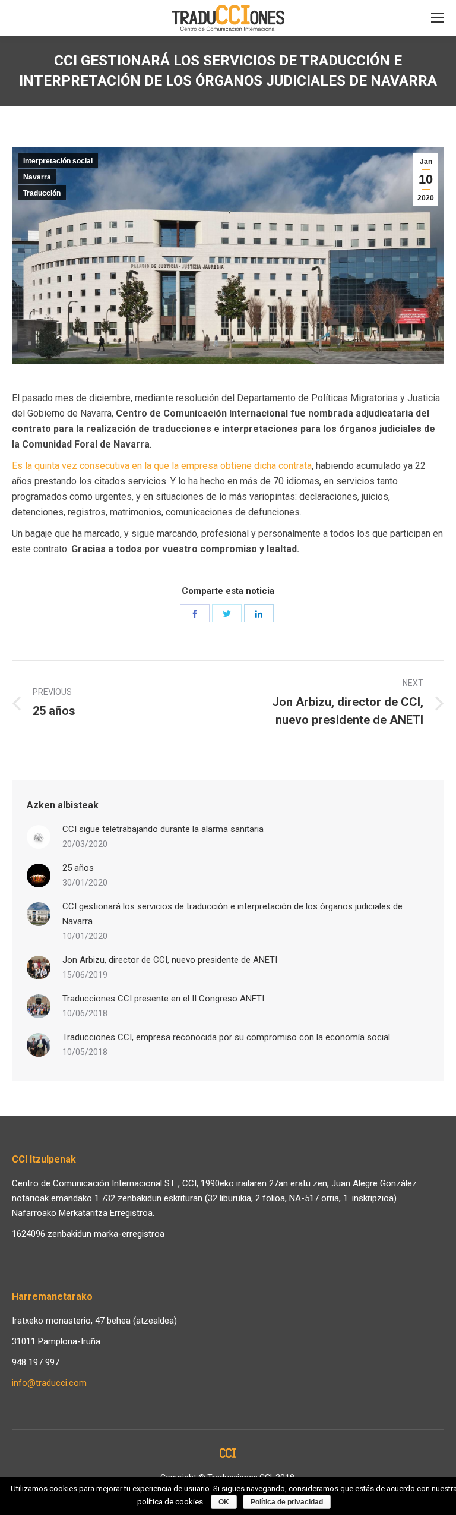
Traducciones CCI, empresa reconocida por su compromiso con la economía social (226, 1037)
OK (223, 1502)
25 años (78, 867)
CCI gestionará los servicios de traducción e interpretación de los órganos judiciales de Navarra (232, 914)
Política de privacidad (287, 1502)
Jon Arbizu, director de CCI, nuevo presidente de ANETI (169, 960)
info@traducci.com (49, 1383)
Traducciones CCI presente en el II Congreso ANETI (163, 998)
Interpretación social (58, 161)
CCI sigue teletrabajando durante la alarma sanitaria (163, 829)
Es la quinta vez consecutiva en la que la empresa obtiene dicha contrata (162, 465)
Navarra (37, 177)
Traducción (42, 193)
